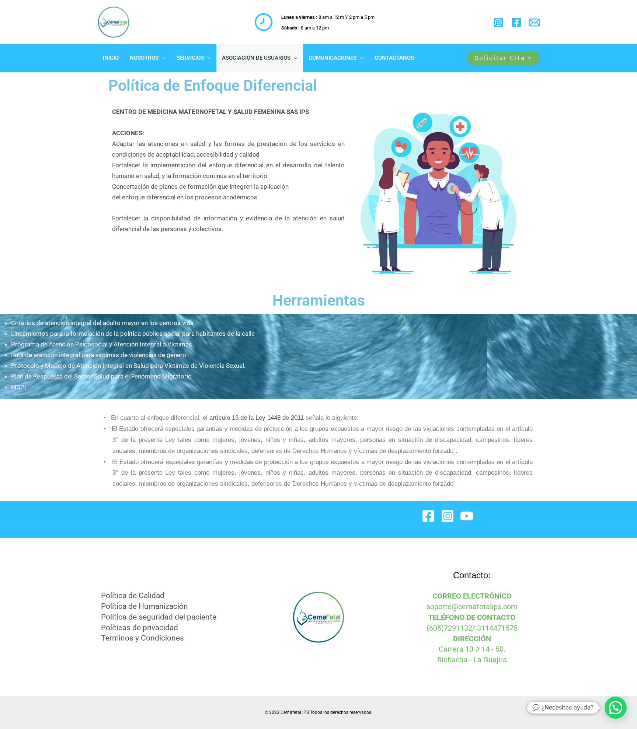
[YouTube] (466, 516)
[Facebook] (516, 22)
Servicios (190, 58)
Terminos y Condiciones (142, 638)
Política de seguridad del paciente (158, 617)
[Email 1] (534, 22)
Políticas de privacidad (139, 627)
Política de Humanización (144, 606)
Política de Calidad (132, 595)
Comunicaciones (332, 58)
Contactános (394, 58)
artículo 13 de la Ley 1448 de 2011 (256, 417)
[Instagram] (498, 22)
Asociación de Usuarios (256, 58)
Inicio (111, 58)
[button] (162, 58)
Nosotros (144, 58)
